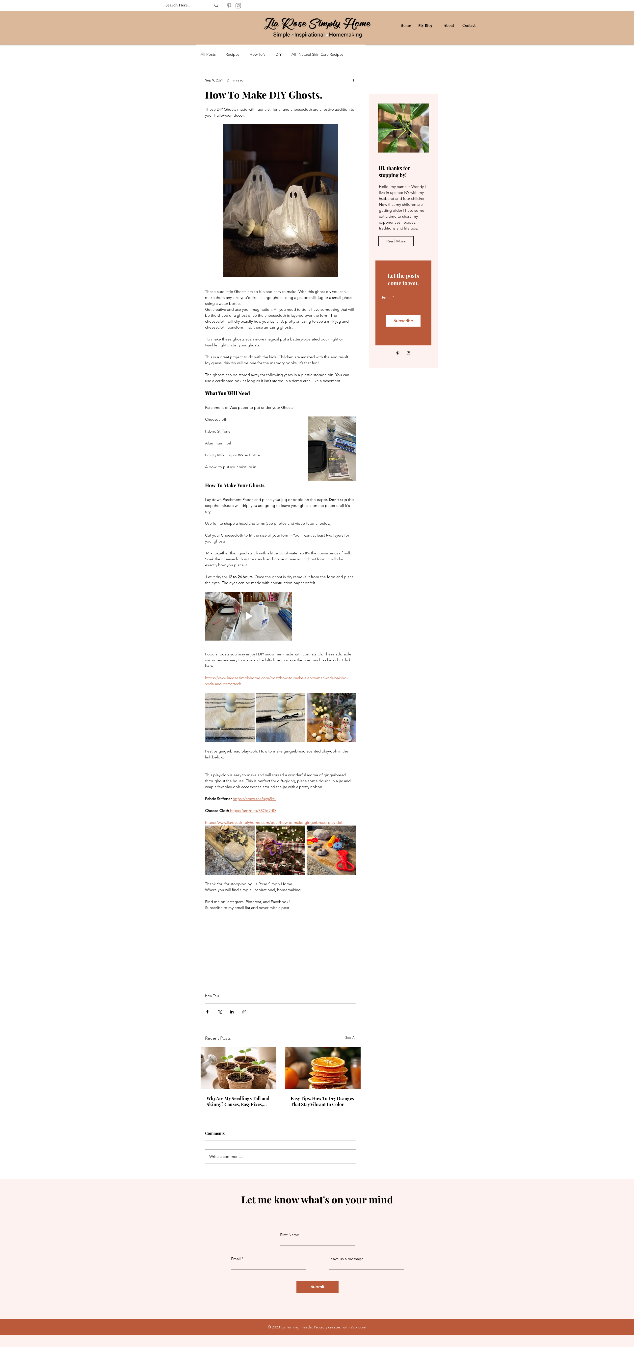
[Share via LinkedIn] (231, 1011)
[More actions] (353, 80)
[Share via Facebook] (207, 1011)
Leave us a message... (348, 1259)
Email (387, 298)
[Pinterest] (229, 5)
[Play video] (248, 616)
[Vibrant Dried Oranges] (323, 1068)
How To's (257, 54)
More (296, 54)
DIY (278, 54)
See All (350, 1037)
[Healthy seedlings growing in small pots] (238, 1068)
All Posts (208, 54)
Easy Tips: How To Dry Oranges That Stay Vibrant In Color (322, 1101)
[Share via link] (243, 1011)
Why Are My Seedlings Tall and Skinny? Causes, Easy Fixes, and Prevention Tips (238, 1101)
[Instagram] (238, 5)
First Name (289, 1235)
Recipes (232, 54)
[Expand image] (230, 717)
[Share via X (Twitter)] (219, 1011)
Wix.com (358, 1327)
